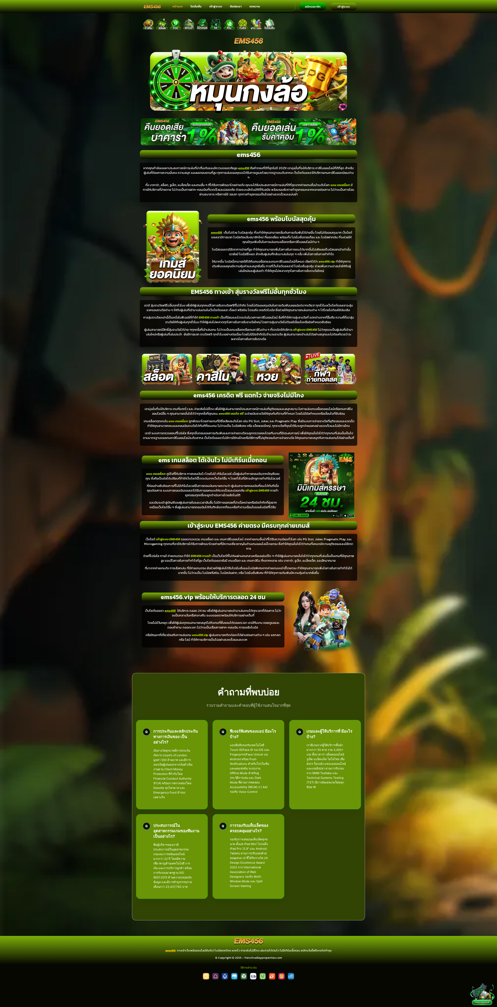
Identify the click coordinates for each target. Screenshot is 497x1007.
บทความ (254, 6)
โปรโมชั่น (196, 6)
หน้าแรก (177, 6)
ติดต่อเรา (236, 6)
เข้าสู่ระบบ (215, 6)
